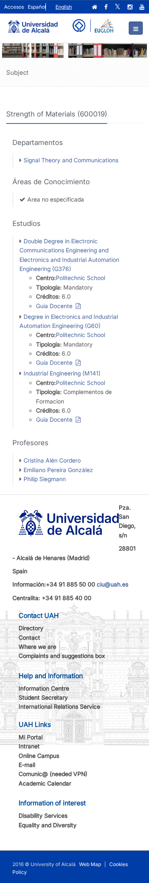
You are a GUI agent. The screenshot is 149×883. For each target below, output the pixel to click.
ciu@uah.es (112, 584)
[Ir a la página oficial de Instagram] (131, 7)
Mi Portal (31, 737)
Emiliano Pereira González (58, 469)
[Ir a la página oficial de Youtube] (143, 7)
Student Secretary (43, 697)
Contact (29, 637)
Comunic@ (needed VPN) (53, 773)
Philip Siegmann (45, 478)
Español (37, 7)
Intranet (29, 746)
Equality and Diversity (48, 824)
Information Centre (44, 688)
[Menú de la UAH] (136, 28)
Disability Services (43, 815)
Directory (31, 627)
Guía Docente (56, 305)
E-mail (27, 764)
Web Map (90, 864)
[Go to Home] (32, 23)
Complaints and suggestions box (62, 655)
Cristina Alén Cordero (52, 460)
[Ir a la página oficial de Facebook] (106, 7)
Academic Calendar (45, 783)
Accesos (14, 7)
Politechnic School (80, 277)
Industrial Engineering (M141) (62, 373)
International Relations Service (59, 706)
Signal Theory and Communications (71, 160)
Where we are (37, 646)
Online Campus (39, 755)
